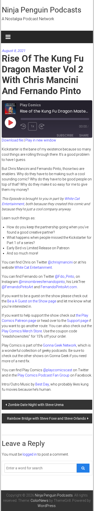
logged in (30, 454)
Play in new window (40, 140)
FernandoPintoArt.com (59, 287)
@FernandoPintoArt (17, 287)
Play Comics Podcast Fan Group (43, 375)
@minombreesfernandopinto (42, 282)
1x (32, 126)
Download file (12, 140)
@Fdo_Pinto (64, 276)
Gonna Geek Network (59, 345)
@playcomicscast (57, 370)
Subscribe (65, 135)
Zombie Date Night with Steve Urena (36, 405)
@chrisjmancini (60, 262)
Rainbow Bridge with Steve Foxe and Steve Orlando (46, 418)
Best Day (42, 384)
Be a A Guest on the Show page (31, 301)
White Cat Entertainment (33, 267)
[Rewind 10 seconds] (23, 126)
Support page (77, 321)
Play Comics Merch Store (22, 331)
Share (84, 135)
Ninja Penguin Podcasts (41, 9)
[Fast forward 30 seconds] (42, 126)
